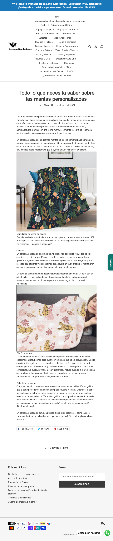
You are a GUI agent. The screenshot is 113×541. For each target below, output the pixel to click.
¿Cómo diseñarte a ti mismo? (22, 502)
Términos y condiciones (19, 497)
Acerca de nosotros (17, 478)
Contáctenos (14, 474)
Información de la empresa (21, 486)
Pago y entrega (32, 474)
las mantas (33, 130)
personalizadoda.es (29, 140)
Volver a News (58, 448)
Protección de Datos (18, 482)
